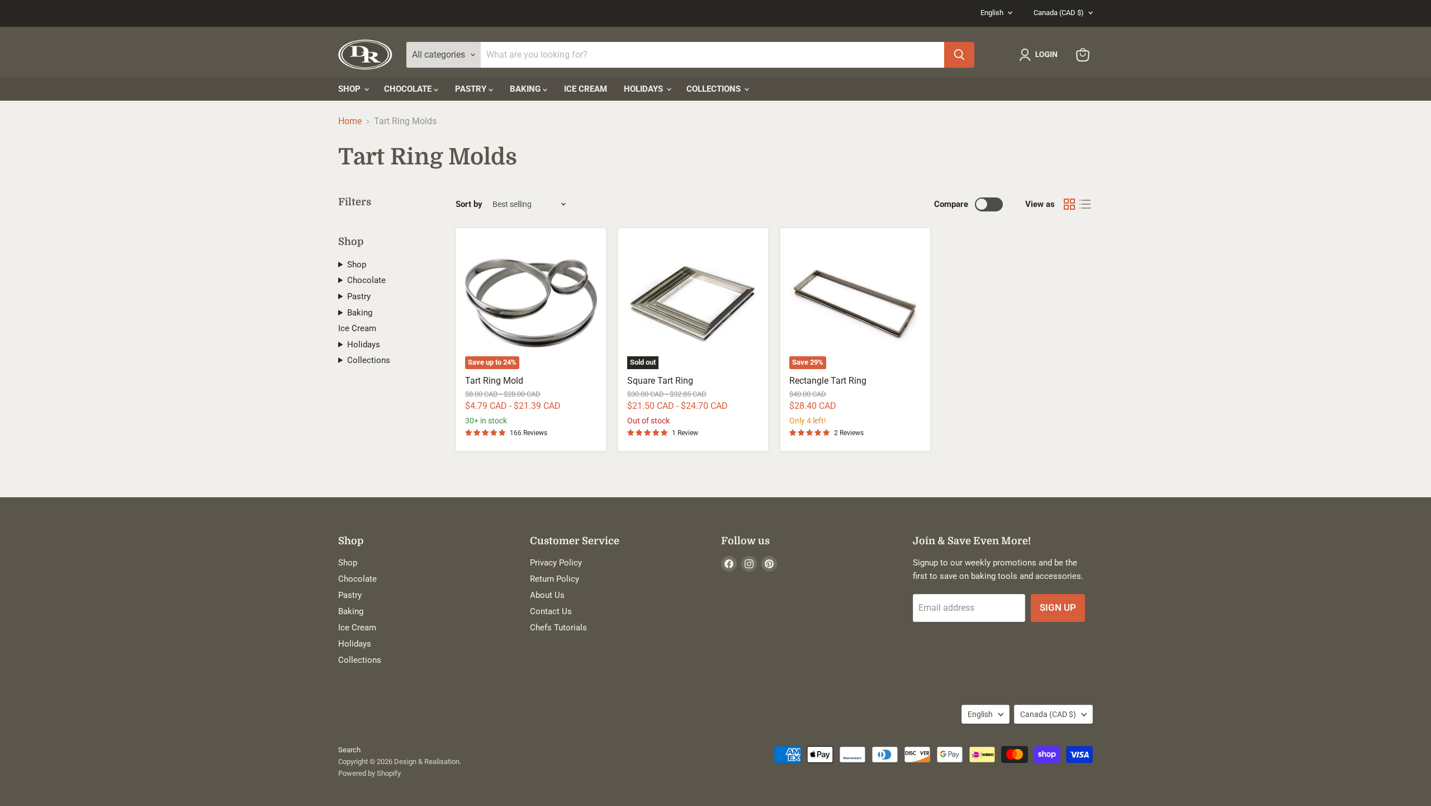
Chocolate (409, 89)
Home (350, 121)
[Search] (959, 55)
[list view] (1085, 204)
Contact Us (551, 611)
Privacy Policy (556, 563)
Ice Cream (585, 89)
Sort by (469, 204)
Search (349, 750)
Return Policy (554, 579)
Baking (526, 89)
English (991, 12)
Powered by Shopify (369, 773)
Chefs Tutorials (558, 628)
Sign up (1058, 607)
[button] (1040, 55)
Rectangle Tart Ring (827, 380)
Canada (1059, 12)
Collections (714, 89)
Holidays (644, 89)
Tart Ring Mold (494, 380)
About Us (547, 595)
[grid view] (1069, 204)
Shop (350, 89)
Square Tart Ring (660, 380)
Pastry (472, 89)
